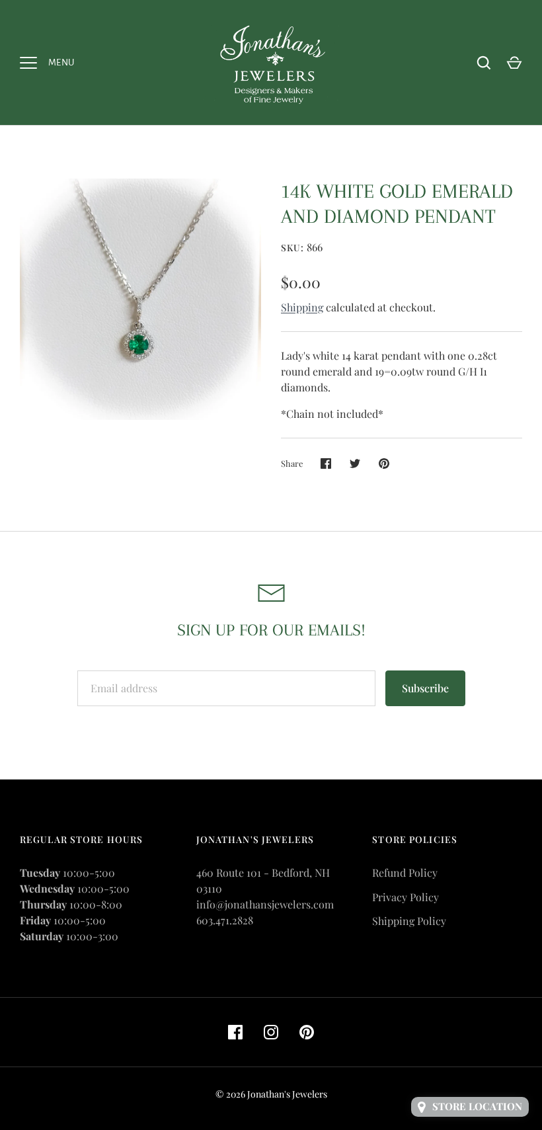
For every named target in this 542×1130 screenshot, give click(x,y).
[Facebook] (235, 1032)
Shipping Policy (409, 921)
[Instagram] (271, 1032)
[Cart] (514, 62)
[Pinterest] (306, 1032)
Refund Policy (405, 872)
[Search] (483, 62)
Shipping (302, 307)
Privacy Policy (405, 897)
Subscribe (425, 688)
